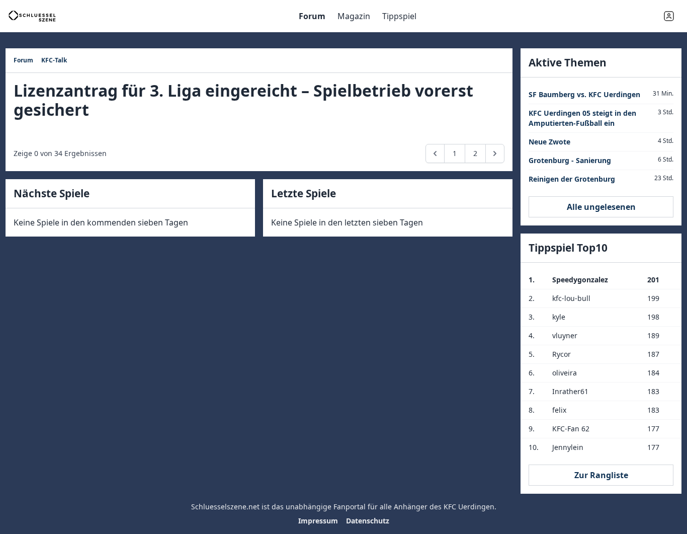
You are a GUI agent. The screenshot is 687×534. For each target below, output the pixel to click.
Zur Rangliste (601, 475)
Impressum (318, 520)
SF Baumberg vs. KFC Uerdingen (584, 94)
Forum (312, 16)
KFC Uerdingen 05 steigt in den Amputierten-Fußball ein (582, 118)
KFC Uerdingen (469, 506)
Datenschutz (367, 520)
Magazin (353, 16)
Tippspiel (399, 16)
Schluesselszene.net (225, 506)
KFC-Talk (54, 60)
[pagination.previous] (435, 153)
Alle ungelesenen (601, 206)
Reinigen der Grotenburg (572, 179)
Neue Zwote (549, 141)
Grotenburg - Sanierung (570, 160)
